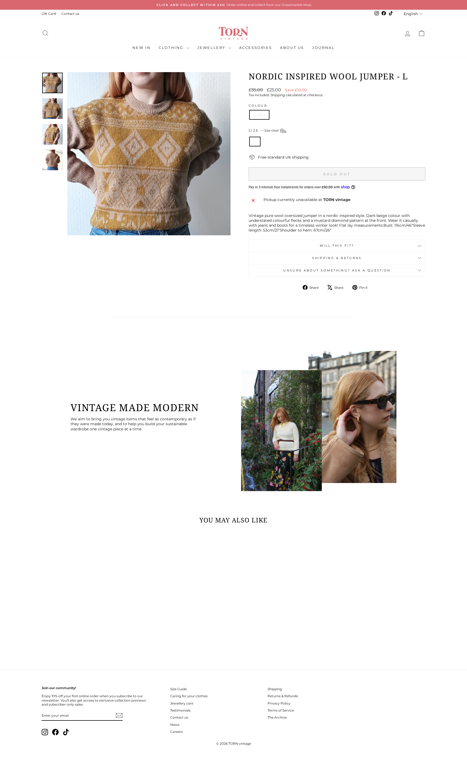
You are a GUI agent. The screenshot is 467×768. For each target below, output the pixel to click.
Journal (323, 47)
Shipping (278, 95)
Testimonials (180, 710)
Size (264, 130)
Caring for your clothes (189, 696)
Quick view (87, 623)
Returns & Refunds (283, 696)
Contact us (70, 14)
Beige (259, 114)
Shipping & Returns (337, 258)
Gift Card (49, 14)
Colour (258, 106)
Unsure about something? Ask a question (337, 270)
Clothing (172, 47)
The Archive (277, 717)
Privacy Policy (279, 703)
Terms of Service (281, 710)
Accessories (255, 47)
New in (141, 47)
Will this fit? (337, 245)
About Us (292, 47)
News (174, 725)
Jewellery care (181, 703)
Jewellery (212, 47)
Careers (176, 732)
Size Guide (178, 689)
